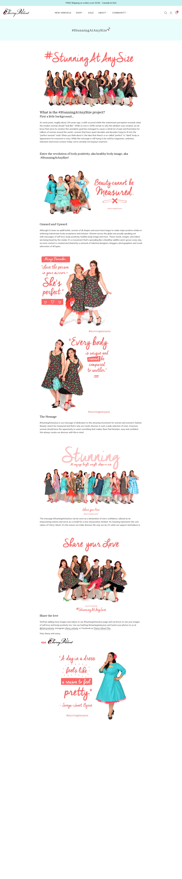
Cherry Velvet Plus (102, 628)
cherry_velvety (71, 628)
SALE (91, 12)
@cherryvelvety (47, 628)
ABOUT (102, 12)
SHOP (79, 12)
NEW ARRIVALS (63, 12)
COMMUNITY (119, 12)
